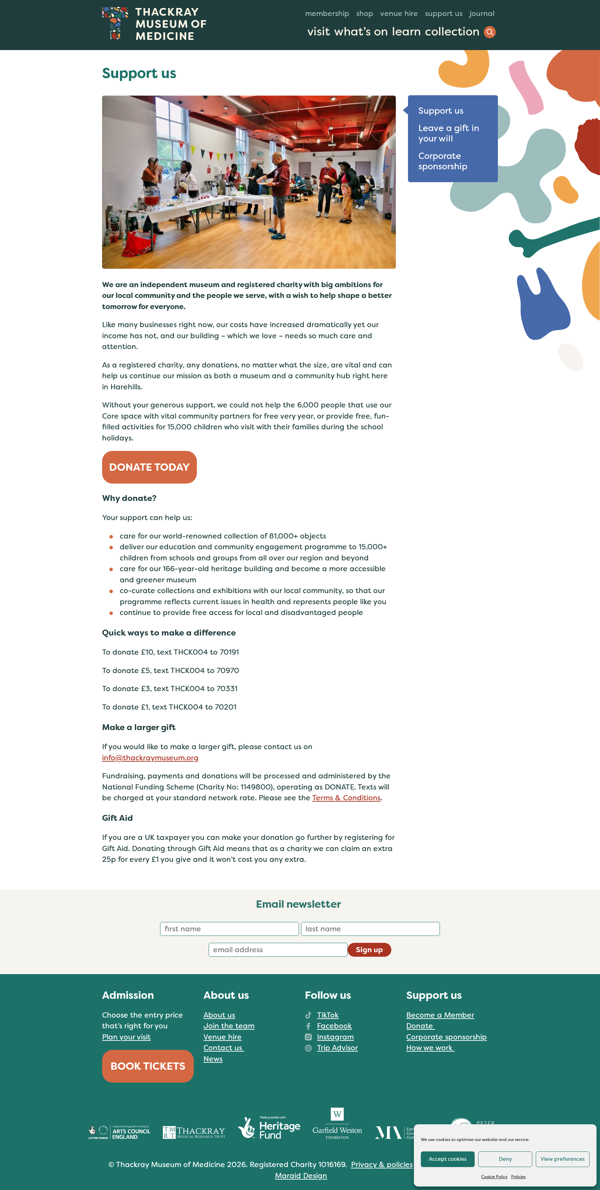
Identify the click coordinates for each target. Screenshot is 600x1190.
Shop (364, 13)
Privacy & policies (382, 1164)
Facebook (334, 1026)
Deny (505, 1159)
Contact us (223, 1048)
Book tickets (147, 1066)
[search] (490, 32)
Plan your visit (126, 1037)
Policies (518, 1177)
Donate (420, 1026)
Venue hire (399, 13)
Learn (406, 31)
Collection (452, 31)
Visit (318, 31)
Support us (443, 13)
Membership (327, 13)
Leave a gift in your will (448, 133)
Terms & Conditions (346, 798)
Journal (481, 13)
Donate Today (149, 467)
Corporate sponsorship (442, 161)
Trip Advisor (337, 1048)
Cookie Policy (494, 1177)
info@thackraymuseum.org (150, 758)
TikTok (328, 1015)
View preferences (563, 1159)
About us (219, 1015)
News (213, 1059)
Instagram (335, 1037)
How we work (430, 1048)
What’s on (361, 31)
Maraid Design (301, 1176)
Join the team (229, 1026)
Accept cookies (448, 1159)
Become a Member (440, 1015)
